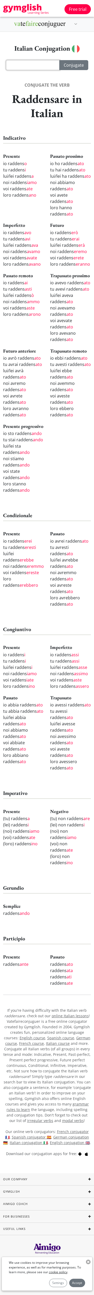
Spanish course (60, 1037)
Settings (58, 1283)
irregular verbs (40, 1120)
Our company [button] (15, 1179)
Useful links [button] (14, 1229)
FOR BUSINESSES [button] (16, 1216)
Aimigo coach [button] (15, 1204)
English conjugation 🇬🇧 (70, 1142)
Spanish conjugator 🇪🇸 (31, 1137)
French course (31, 1043)
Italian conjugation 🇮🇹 (29, 1142)
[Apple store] (86, 1153)
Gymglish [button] (11, 1191)
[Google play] (80, 1153)
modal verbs (73, 1120)
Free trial (77, 9)
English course (32, 1037)
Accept (77, 1283)
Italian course (58, 1043)
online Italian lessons (70, 1015)
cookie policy (58, 1272)
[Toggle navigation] (75, 24)
